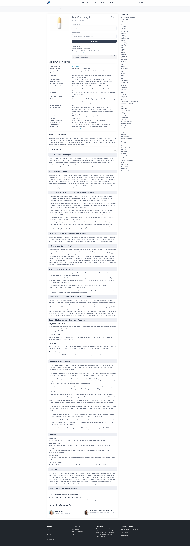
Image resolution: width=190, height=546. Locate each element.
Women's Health (125, 171)
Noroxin (124, 72)
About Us (49, 534)
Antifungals (124, 115)
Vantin (124, 63)
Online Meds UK (125, 532)
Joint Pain (101, 83)
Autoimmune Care (126, 123)
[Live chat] (142, 3)
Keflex (123, 52)
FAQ (83, 3)
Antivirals (123, 119)
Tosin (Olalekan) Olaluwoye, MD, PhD (101, 510)
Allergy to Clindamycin (78, 79)
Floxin (123, 49)
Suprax (124, 58)
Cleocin (124, 42)
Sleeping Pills (124, 164)
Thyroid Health (125, 166)
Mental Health (125, 151)
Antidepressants (125, 113)
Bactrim (124, 33)
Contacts (103, 3)
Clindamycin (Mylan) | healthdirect (60, 492)
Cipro (123, 40)
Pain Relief (123, 158)
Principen (124, 92)
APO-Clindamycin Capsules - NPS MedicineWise (64, 494)
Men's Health (124, 149)
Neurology (123, 153)
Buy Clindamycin (81, 17)
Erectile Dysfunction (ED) (127, 138)
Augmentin (125, 31)
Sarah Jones (59, 511)
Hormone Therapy (126, 147)
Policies (89, 3)
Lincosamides (98, 71)
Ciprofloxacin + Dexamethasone (130, 101)
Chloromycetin (125, 38)
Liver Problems (88, 88)
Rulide (123, 70)
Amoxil (124, 28)
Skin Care (123, 162)
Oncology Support (126, 156)
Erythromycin (76, 122)
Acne (86, 75)
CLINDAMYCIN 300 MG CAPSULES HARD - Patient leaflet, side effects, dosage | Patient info (76, 500)
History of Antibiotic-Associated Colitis (97, 79)
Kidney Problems (109, 88)
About (96, 3)
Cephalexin (125, 77)
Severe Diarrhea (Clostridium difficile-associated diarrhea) (88, 86)
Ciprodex (124, 96)
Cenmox (124, 89)
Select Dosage (76, 24)
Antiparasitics (124, 117)
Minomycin (125, 56)
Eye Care (123, 141)
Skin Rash (75, 83)
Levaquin (124, 54)
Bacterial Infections (77, 75)
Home (77, 3)
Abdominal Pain (90, 81)
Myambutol (125, 37)
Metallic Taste (108, 81)
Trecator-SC (125, 61)
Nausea (81, 81)
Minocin (124, 86)
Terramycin (125, 82)
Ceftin (123, 66)
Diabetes (123, 134)
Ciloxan (124, 98)
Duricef (124, 45)
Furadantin (125, 87)
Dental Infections (95, 75)
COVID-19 (123, 132)
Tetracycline (125, 84)
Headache (94, 83)
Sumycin (124, 59)
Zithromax (125, 65)
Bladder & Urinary (126, 126)
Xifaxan (124, 94)
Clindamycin (86, 48)
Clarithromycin (126, 110)
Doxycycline (125, 44)
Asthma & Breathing (126, 121)
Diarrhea (74, 81)
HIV (122, 145)
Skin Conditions (84, 68)
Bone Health (124, 128)
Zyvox (123, 73)
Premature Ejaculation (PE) (128, 160)
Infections (75, 68)
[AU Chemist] (60, 3)
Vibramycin (125, 68)
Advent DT (124, 105)
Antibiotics (56, 9)
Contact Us (76, 535)
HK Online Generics (126, 535)
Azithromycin (76, 129)
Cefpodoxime (125, 106)
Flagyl (123, 47)
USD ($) (111, 3)
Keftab (124, 79)
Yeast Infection (84, 83)
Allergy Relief (124, 19)
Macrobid (124, 24)
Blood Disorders (98, 88)
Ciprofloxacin (125, 99)
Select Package (76, 32)
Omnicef (124, 75)
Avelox (124, 91)
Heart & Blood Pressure (127, 143)
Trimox (124, 26)
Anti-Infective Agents (78, 71)
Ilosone (124, 51)
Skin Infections (106, 75)
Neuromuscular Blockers (89, 122)
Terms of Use (51, 539)
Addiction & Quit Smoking (128, 17)
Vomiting (99, 81)
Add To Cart (95, 41)
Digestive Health (125, 136)
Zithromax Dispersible (127, 103)
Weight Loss (124, 168)
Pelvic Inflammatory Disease (80, 77)
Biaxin (123, 35)
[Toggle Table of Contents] (115, 149)
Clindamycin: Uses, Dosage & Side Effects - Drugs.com (66, 497)
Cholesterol (124, 130)
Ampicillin (124, 30)
